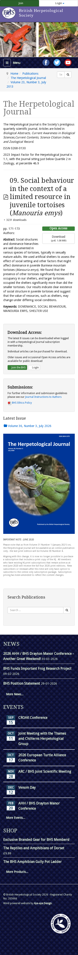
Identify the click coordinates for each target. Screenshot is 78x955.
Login (59, 3)
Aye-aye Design (43, 903)
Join (20, 3)
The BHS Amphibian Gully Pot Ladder (32, 862)
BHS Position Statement (22, 683)
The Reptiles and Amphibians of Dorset (33, 848)
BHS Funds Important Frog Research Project (37, 668)
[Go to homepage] (9, 10)
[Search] (68, 74)
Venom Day (27, 787)
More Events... (15, 817)
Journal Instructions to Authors (43, 396)
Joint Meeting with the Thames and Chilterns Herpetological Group (42, 738)
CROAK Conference (32, 718)
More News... (15, 694)
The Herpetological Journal (28, 78)
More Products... (17, 871)
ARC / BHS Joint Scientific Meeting (44, 771)
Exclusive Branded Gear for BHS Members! (36, 840)
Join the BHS (18, 367)
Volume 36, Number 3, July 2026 (29, 426)
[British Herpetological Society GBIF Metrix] (61, 924)
